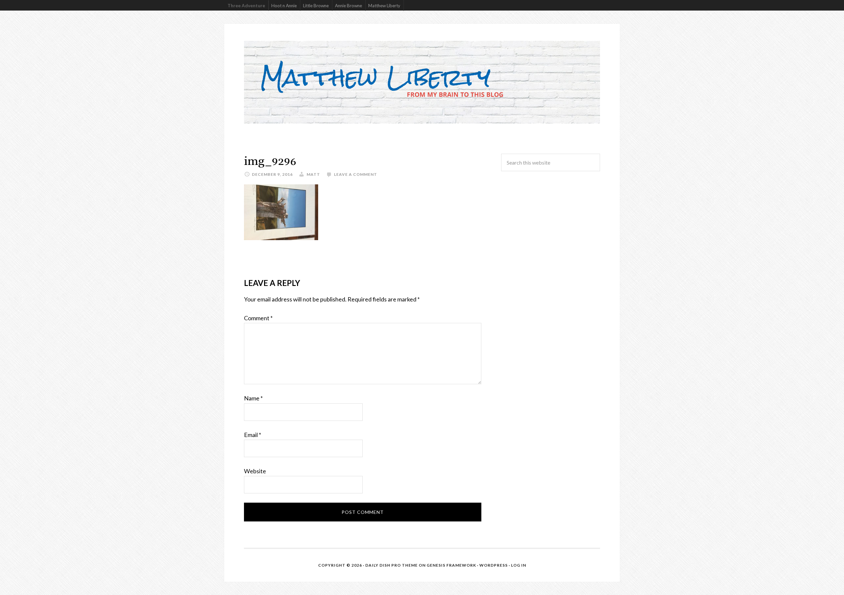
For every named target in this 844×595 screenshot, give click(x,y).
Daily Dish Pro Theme (391, 565)
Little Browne (316, 5)
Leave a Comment (355, 174)
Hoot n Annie (284, 5)
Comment (258, 318)
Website (255, 471)
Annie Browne (348, 5)
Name (253, 398)
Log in (518, 565)
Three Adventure (246, 5)
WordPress (493, 565)
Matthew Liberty (384, 5)
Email (252, 434)
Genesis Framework (451, 565)
